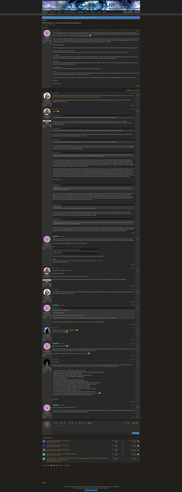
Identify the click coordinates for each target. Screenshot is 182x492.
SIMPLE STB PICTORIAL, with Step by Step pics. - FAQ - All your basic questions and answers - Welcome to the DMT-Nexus (93, 96)
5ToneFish (48, 451)
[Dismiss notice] (138, 17)
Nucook (47, 446)
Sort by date (129, 90)
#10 (134, 359)
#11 (134, 405)
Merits (104, 12)
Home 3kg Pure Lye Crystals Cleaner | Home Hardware (66, 249)
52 (50, 105)
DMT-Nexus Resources (69, 12)
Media (59, 12)
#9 (134, 343)
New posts (44, 14)
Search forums (51, 14)
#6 (134, 289)
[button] (56, 12)
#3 (134, 109)
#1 (138, 30)
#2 (134, 93)
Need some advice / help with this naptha (58, 449)
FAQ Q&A (58, 442)
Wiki (86, 12)
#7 (134, 305)
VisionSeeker (45, 25)
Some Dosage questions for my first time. (58, 441)
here (79, 17)
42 (50, 43)
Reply (138, 86)
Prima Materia (134, 450)
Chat (99, 12)
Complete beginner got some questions (57, 445)
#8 (134, 327)
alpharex (48, 455)
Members (92, 12)
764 (50, 127)
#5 (134, 268)
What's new (52, 12)
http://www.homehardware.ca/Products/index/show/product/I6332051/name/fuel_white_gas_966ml (78, 260)
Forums (45, 12)
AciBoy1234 (48, 461)
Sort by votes (136, 90)
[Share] (137, 30)
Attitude (80, 12)
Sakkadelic (134, 442)
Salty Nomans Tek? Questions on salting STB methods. (61, 454)
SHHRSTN (48, 442)
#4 (134, 236)
